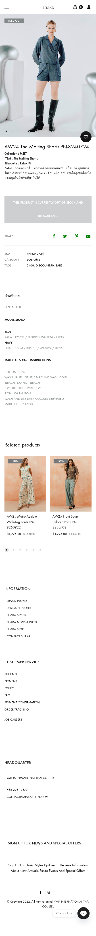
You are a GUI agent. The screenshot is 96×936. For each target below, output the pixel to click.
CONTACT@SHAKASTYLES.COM (27, 797)
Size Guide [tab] (13, 307)
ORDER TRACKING (16, 709)
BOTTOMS (33, 260)
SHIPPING (10, 674)
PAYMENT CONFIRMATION (22, 702)
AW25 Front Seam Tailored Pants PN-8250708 (65, 522)
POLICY (9, 688)
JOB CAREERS (13, 719)
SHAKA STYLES (16, 615)
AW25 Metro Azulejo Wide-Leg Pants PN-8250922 (22, 522)
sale (59, 265)
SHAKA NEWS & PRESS (22, 622)
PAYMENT (10, 681)
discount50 (45, 265)
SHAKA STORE (16, 629)
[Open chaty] (83, 913)
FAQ (7, 695)
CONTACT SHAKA (18, 636)
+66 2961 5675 (17, 790)
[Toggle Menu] (6, 7)
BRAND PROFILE (17, 601)
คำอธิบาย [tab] (12, 296)
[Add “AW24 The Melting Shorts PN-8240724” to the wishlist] (86, 136)
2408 (30, 265)
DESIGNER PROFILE (19, 608)
